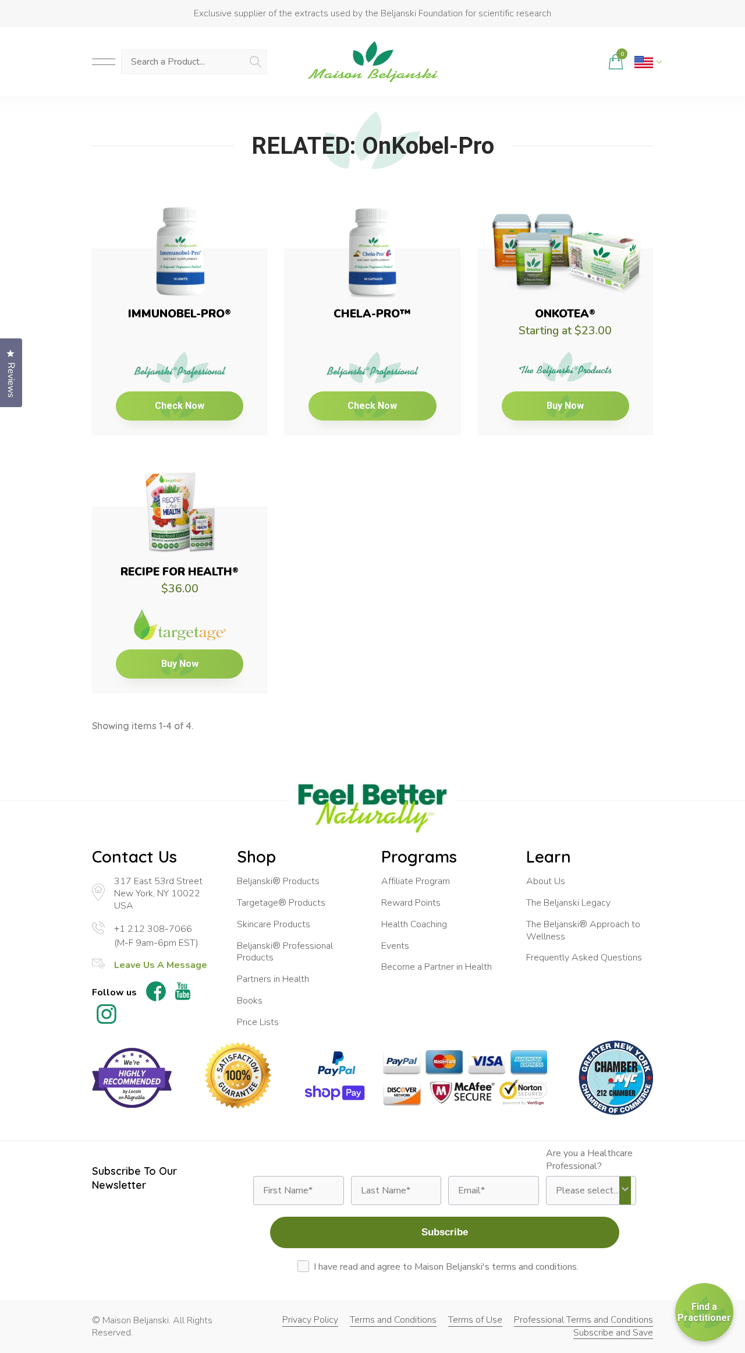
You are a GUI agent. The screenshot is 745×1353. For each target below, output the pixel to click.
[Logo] (372, 61)
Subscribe (444, 1232)
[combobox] (587, 1190)
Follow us (114, 993)
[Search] (255, 62)
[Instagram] (106, 1015)
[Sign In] (589, 61)
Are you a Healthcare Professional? (589, 1159)
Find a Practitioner (704, 1312)
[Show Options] (625, 1190)
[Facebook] (156, 993)
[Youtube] (182, 993)
